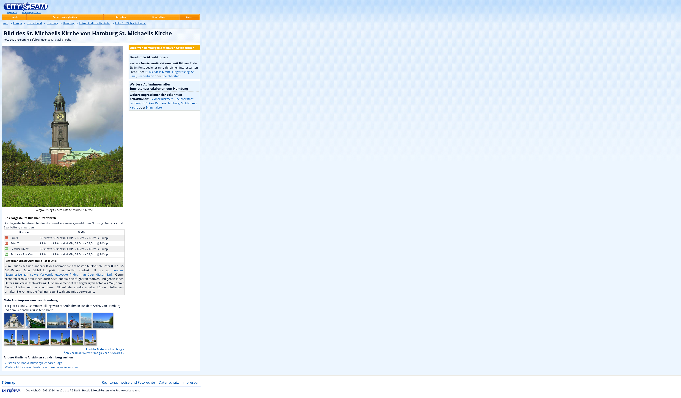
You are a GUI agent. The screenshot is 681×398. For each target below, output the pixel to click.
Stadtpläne (158, 17)
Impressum (191, 382)
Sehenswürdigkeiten (65, 17)
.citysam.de (31, 12)
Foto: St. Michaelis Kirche (130, 23)
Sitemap (8, 382)
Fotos (189, 17)
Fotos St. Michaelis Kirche (94, 23)
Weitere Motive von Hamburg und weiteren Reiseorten (41, 367)
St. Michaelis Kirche (158, 72)
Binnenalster (154, 107)
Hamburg (52, 23)
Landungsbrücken (142, 103)
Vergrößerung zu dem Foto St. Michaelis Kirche (64, 210)
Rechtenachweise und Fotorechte (128, 382)
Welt (5, 23)
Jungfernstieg (181, 72)
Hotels (14, 17)
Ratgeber (120, 17)
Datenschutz (169, 382)
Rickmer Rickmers (161, 99)
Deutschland (34, 23)
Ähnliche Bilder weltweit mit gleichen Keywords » (94, 353)
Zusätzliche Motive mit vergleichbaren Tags (33, 363)
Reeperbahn (146, 76)
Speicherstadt (171, 76)
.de (12, 12)
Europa (17, 23)
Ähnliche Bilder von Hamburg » (105, 349)
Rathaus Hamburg (167, 103)
